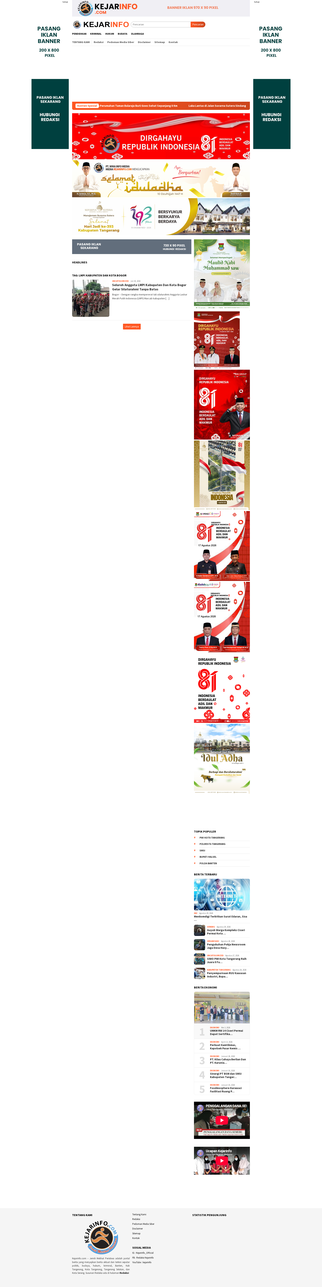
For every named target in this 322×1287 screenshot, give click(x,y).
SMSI (202, 850)
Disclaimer (137, 1228)
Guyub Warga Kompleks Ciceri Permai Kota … (226, 931)
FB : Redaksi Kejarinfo (143, 1257)
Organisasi (213, 941)
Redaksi (124, 1273)
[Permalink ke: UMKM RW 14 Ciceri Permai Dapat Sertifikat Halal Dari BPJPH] (222, 1007)
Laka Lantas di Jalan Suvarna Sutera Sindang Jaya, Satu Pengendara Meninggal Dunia (186, 105)
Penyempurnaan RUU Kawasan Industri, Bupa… (226, 974)
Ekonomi (214, 1027)
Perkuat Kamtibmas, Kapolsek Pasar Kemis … (225, 1046)
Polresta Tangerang (212, 844)
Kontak (136, 1238)
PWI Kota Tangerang (212, 837)
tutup (65, 1)
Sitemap (136, 1233)
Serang (211, 926)
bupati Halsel (208, 856)
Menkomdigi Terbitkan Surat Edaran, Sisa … (220, 918)
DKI (195, 913)
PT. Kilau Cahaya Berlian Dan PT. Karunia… (228, 1061)
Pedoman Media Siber (143, 1224)
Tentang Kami (139, 1214)
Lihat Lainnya (132, 326)
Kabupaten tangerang (219, 970)
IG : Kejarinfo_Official (143, 1252)
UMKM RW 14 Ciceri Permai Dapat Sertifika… (226, 1032)
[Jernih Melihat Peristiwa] (101, 24)
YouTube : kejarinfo (141, 1262)
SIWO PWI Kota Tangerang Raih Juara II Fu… (227, 960)
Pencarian (197, 24)
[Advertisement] (161, 74)
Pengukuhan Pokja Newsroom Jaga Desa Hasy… (226, 946)
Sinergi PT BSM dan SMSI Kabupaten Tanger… (226, 1075)
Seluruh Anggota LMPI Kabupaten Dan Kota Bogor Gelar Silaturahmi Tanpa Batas (149, 287)
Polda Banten (208, 863)
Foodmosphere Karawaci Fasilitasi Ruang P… (226, 1089)
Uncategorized (120, 281)
